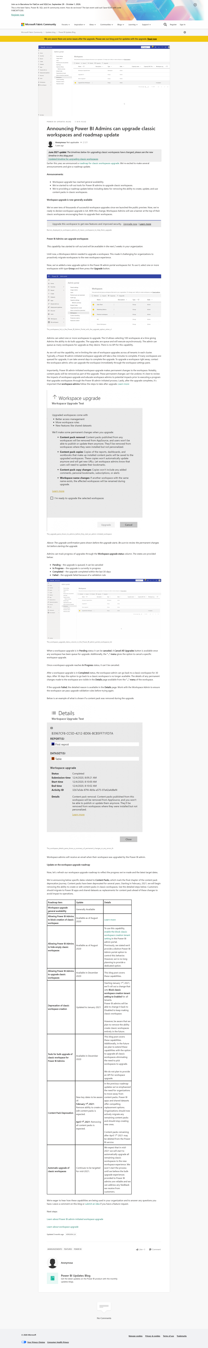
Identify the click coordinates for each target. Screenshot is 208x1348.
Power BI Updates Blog (67, 32)
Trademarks (182, 1336)
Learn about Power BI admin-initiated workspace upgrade (75, 1219)
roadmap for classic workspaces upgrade (99, 163)
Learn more (123, 383)
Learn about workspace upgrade (62, 1226)
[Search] (165, 24)
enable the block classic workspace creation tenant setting (117, 935)
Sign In (182, 24)
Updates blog (50, 32)
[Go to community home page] (38, 24)
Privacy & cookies (152, 1336)
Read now (152, 38)
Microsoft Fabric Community (31, 32)
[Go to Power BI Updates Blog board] (52, 1278)
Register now (17, 14)
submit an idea (92, 1203)
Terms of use (168, 1336)
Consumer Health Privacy (58, 1342)
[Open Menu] (185, 32)
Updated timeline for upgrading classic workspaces (73, 158)
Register (173, 24)
